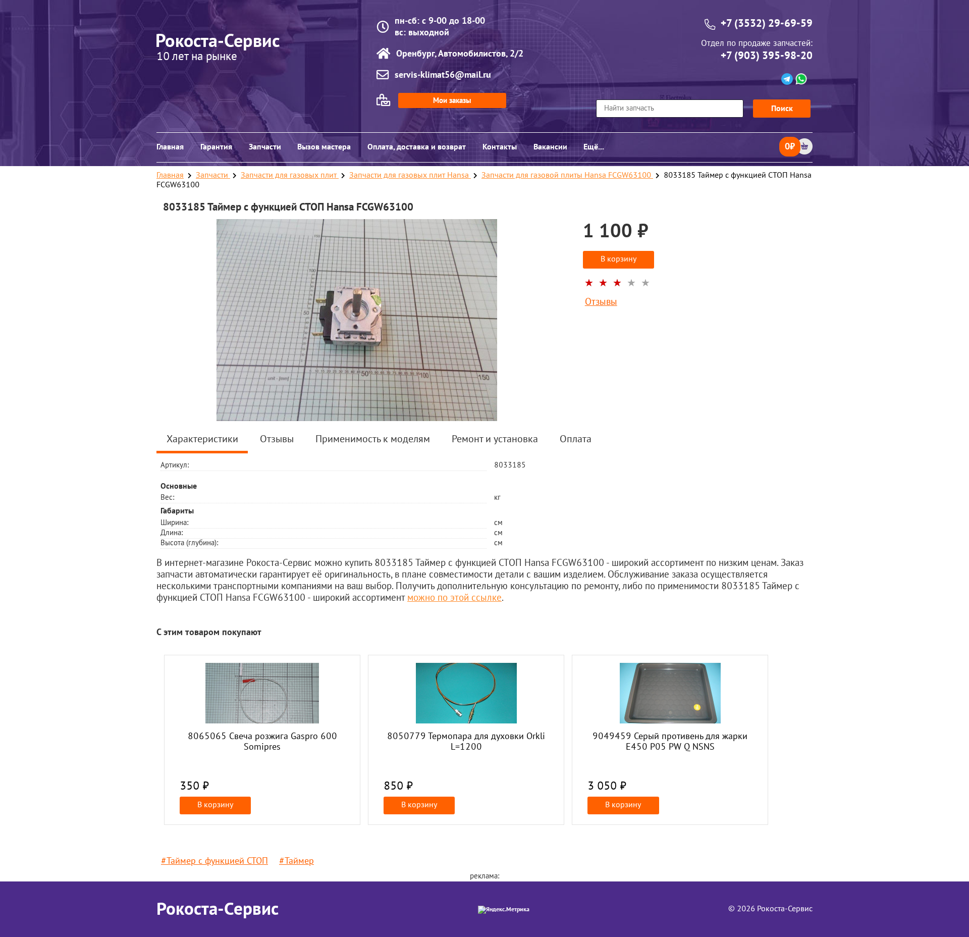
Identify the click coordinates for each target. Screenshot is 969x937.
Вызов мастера (324, 146)
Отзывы (601, 302)
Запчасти (265, 146)
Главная (170, 146)
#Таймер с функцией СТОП (214, 861)
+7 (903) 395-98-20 (767, 55)
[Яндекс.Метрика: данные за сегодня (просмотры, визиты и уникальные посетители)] (503, 910)
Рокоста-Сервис (217, 909)
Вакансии (550, 146)
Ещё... (593, 146)
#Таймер (296, 861)
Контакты (499, 146)
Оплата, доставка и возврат (416, 146)
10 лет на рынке (196, 57)
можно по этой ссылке (454, 598)
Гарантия (216, 146)
